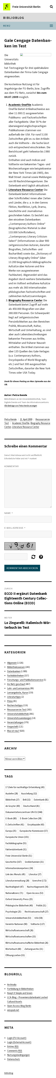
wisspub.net (13, 1010)
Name (8, 513)
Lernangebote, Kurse (17, 692)
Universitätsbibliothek (18, 713)
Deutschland (31, 806)
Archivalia (11, 984)
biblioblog (13, 18)
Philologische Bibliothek (19, 905)
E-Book (11, 818)
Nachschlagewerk (37, 886)
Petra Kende (10, 419)
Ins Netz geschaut (16, 684)
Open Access (34, 893)
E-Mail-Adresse (15, 527)
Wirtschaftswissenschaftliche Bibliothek (26, 942)
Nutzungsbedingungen (18, 1055)
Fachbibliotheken (15, 675)
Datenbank (41, 799)
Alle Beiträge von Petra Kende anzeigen (20, 405)
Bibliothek (12, 799)
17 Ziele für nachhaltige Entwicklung (24, 787)
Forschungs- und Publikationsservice (25, 679)
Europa (10, 830)
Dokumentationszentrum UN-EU (23, 812)
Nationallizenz (14, 893)
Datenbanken (13, 671)
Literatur (35, 874)
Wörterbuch (13, 949)
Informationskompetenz (19, 868)
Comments (14, 1050)
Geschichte (13, 862)
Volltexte (38, 924)
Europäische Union (17, 837)
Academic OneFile (20, 105)
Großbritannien (34, 862)
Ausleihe (11, 793)
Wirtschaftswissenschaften (20, 936)
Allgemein (12, 662)
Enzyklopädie (35, 824)
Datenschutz (13, 1059)
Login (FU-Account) (16, 1038)
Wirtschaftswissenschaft (19, 930)
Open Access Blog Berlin (19, 1005)
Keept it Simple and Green (19, 993)
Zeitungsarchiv (33, 949)
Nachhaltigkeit (14, 886)
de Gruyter (12, 806)
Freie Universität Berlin (18, 855)
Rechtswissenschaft (36, 911)
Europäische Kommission (34, 830)
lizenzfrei (40, 880)
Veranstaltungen (15, 722)
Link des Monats (15, 874)
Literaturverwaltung (17, 880)
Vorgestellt (12, 726)
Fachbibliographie (15, 843)
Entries (13, 1046)
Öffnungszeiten (15, 955)
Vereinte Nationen (16, 924)
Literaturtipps (14, 696)
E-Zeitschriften (14, 824)
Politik (41, 905)
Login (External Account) (19, 1042)
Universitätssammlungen (19, 718)
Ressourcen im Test (16, 709)
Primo (10, 701)
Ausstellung (29, 793)
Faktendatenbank (16, 849)
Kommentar (11, 466)
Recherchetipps (15, 705)
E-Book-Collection (31, 818)
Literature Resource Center (25, 427)
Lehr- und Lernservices (18, 688)
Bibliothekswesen (16, 667)
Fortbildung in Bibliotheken (20, 988)
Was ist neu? (13, 730)
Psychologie (13, 911)
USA (38, 918)
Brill (26, 799)
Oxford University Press (19, 899)
